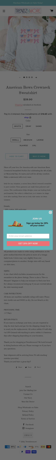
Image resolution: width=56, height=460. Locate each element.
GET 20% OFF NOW (28, 243)
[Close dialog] (50, 212)
